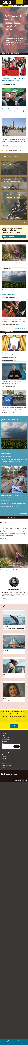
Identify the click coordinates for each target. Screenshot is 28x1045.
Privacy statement (6, 765)
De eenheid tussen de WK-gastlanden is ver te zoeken (13, 196)
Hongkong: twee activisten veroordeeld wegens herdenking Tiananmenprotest (13, 140)
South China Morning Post (8, 324)
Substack (3, 500)
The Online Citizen (19, 5)
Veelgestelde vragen (7, 739)
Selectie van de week (7, 753)
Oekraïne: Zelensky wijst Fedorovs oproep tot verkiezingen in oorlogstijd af (14, 110)
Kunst (4, 698)
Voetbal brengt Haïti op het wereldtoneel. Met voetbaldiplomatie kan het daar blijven (12, 182)
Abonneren (4, 741)
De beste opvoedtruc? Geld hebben (12, 263)
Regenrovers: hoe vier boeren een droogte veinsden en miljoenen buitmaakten (13, 23)
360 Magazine (5, 172)
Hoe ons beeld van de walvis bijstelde (13, 628)
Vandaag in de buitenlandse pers (10, 751)
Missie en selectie (6, 737)
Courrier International (7, 84)
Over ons (4, 733)
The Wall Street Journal (7, 412)
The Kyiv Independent (7, 386)
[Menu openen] (24, 2)
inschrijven (14, 726)
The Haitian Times (6, 187)
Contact (4, 735)
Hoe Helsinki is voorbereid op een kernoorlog (13, 652)
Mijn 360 (4, 743)
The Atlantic (5, 268)
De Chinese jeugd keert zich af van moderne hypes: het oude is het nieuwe (13, 320)
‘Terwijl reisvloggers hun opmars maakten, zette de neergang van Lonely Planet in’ (12, 496)
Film (4, 674)
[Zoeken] (16, 746)
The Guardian (5, 115)
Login (3, 767)
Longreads (4, 756)
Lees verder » (23, 222)
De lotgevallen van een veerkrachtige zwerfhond (14, 676)
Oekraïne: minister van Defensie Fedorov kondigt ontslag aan (11, 382)
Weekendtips (6, 626)
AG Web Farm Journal (10, 34)
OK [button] (23, 1043)
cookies (13, 1040)
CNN (3, 145)
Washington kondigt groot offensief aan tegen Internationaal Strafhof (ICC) (14, 409)
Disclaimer (4, 763)
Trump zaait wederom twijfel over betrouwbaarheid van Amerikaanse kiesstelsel (10, 355)
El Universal (12, 217)
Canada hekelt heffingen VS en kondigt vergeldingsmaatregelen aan (13, 79)
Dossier (4, 754)
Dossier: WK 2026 (7, 164)
